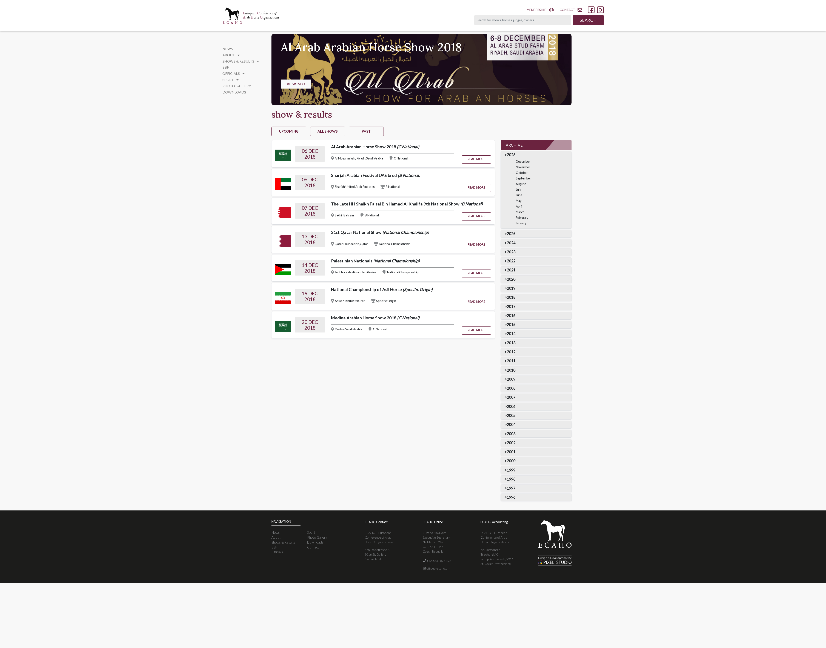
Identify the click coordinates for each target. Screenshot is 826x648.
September (523, 178)
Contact (313, 547)
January (521, 223)
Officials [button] (231, 73)
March (520, 212)
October (522, 173)
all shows (327, 131)
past (366, 131)
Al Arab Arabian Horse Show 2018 (375, 146)
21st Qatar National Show (380, 232)
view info (296, 84)
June (519, 195)
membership (536, 10)
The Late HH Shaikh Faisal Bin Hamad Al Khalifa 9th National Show (407, 203)
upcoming (289, 131)
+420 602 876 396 (438, 560)
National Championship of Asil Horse (382, 289)
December (523, 161)
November (523, 167)
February (522, 217)
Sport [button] (228, 80)
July (518, 189)
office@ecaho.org (438, 568)
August (521, 184)
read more (476, 159)
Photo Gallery (236, 86)
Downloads (234, 92)
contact (567, 10)
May (518, 200)
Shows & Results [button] (238, 61)
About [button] (229, 55)
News (227, 49)
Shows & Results (283, 542)
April (519, 206)
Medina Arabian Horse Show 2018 (375, 317)
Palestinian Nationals (375, 260)
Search (588, 20)
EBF (225, 67)
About (275, 537)
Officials (277, 552)
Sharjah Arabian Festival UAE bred (375, 175)
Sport (311, 532)
